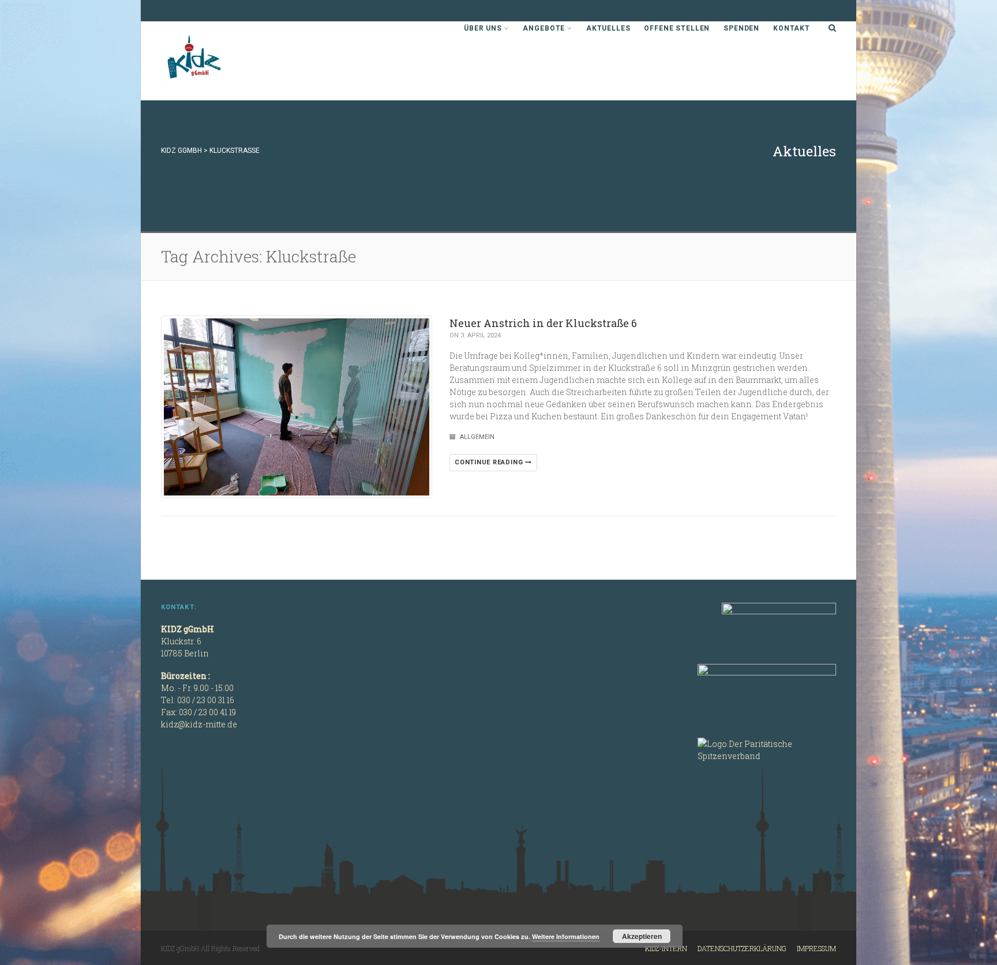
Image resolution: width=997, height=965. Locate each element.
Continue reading (490, 462)
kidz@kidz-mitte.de (199, 724)
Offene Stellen (677, 28)
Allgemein (477, 437)
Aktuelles (608, 28)
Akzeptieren (642, 936)
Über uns (483, 28)
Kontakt (791, 28)
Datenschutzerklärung (742, 948)
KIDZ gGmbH (247, 61)
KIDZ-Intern (666, 948)
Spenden (741, 28)
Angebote (544, 28)
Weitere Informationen (565, 936)
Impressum (816, 948)
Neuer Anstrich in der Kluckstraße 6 (543, 323)
